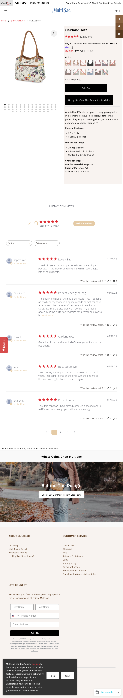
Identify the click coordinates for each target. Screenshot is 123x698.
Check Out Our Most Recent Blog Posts (61, 494)
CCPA (65, 559)
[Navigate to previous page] (47, 432)
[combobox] (19, 243)
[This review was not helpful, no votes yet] (114, 281)
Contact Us (68, 545)
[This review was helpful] (108, 281)
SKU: (67, 79)
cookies (36, 664)
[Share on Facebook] (119, 19)
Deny (67, 676)
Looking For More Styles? (21, 556)
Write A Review (84, 223)
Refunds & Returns (73, 556)
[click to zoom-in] (54, 33)
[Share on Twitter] (119, 26)
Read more (47, 315)
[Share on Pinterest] (119, 34)
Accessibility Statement (75, 570)
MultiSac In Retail (18, 549)
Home (3, 21)
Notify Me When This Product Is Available (89, 100)
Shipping (67, 549)
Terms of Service (71, 567)
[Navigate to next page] (76, 432)
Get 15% (35, 633)
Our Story (13, 545)
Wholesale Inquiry (18, 552)
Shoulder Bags (18, 21)
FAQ (65, 552)
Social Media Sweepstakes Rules (79, 574)
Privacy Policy (69, 563)
